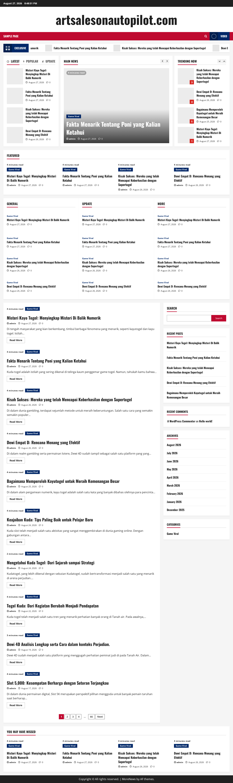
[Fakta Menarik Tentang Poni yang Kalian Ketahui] (116, 105)
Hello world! (205, 421)
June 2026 (172, 461)
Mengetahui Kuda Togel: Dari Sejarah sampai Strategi (50, 562)
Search (172, 308)
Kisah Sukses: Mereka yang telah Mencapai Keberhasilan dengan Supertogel (152, 48)
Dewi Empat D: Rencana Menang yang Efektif (15, 135)
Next (100, 716)
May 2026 (172, 469)
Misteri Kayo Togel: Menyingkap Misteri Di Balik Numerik (15, 76)
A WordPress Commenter (181, 421)
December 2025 (175, 510)
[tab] (13, 62)
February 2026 (175, 494)
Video (224, 36)
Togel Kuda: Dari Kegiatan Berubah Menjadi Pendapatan (53, 606)
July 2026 (172, 453)
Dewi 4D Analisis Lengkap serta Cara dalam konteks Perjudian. (58, 644)
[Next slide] (167, 61)
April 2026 (173, 477)
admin (72, 138)
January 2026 (174, 502)
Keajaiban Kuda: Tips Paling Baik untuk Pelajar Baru (50, 519)
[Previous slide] (162, 61)
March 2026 (173, 485)
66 (91, 716)
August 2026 (174, 445)
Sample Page (10, 36)
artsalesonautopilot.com (116, 19)
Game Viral (73, 116)
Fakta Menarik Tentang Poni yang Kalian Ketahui (68, 48)
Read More (17, 340)
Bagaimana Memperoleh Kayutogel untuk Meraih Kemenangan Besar (186, 115)
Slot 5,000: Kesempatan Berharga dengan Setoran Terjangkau (58, 683)
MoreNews (129, 779)
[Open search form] (206, 36)
